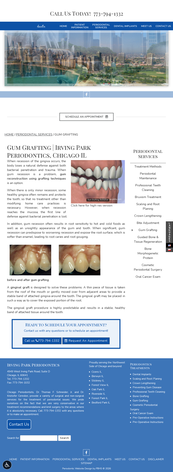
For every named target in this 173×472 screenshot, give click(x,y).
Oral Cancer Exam (148, 277)
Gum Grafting (148, 230)
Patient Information (34, 459)
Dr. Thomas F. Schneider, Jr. (54, 392)
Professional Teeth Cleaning (148, 187)
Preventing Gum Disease (147, 387)
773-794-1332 (20, 379)
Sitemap (86, 463)
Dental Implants (125, 26)
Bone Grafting (141, 396)
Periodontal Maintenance (148, 176)
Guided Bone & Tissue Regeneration (148, 239)
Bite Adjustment (148, 223)
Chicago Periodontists (20, 392)
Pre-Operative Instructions (148, 417)
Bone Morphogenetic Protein (148, 253)
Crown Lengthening (148, 216)
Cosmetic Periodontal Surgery (148, 267)
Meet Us (146, 26)
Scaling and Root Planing (147, 206)
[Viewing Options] (7, 464)
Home (63, 26)
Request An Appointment (87, 341)
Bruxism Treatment (148, 197)
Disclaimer (156, 459)
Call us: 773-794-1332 (42, 341)
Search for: (13, 438)
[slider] (97, 200)
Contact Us (163, 26)
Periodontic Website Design (77, 468)
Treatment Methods (148, 166)
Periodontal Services (34, 135)
